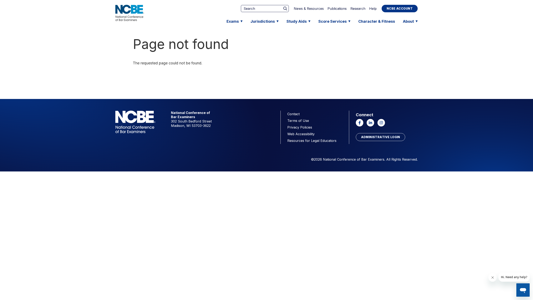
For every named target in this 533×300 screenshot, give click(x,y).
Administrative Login (380, 137)
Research (357, 8)
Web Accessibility (301, 134)
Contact (293, 114)
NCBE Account (400, 8)
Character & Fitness (376, 21)
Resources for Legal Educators (311, 141)
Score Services (332, 21)
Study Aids (296, 21)
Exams (233, 21)
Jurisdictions (262, 21)
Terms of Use (298, 121)
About (408, 21)
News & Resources (309, 8)
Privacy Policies (299, 127)
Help (373, 8)
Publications (337, 8)
